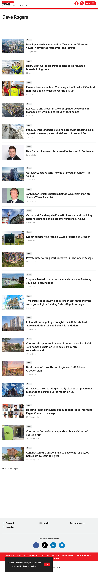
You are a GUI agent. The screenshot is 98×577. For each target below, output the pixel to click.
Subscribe (9, 527)
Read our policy (29, 566)
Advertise (44, 556)
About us (56, 556)
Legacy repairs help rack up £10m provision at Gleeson (58, 236)
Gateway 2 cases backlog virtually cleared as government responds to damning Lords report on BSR (60, 390)
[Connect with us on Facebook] (36, 545)
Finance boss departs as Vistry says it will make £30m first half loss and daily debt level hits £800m (60, 88)
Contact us (33, 556)
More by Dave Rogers (10, 469)
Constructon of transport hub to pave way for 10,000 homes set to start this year (57, 454)
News (29, 40)
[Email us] (62, 545)
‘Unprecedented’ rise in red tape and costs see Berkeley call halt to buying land (58, 281)
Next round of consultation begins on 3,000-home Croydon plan (55, 368)
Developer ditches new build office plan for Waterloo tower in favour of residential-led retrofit (57, 46)
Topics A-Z (9, 523)
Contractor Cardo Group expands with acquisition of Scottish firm (57, 432)
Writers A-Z (44, 523)
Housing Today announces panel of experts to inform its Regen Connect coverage (59, 411)
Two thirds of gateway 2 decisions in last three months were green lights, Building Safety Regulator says (58, 302)
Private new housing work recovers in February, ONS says (59, 258)
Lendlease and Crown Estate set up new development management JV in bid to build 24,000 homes (57, 110)
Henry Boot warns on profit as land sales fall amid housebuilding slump (55, 67)
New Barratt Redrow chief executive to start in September (60, 151)
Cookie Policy (83, 556)
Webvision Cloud (54, 568)
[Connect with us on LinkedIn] (53, 545)
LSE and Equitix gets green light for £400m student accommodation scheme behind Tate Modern (56, 323)
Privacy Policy (68, 556)
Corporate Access (77, 523)
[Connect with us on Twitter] (45, 545)
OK (47, 564)
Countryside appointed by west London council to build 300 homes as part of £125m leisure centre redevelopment (58, 347)
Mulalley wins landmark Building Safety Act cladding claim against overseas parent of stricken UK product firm (60, 131)
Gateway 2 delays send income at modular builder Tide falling (58, 174)
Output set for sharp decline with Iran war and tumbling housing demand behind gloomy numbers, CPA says (59, 216)
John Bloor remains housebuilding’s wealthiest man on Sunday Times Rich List (58, 195)
